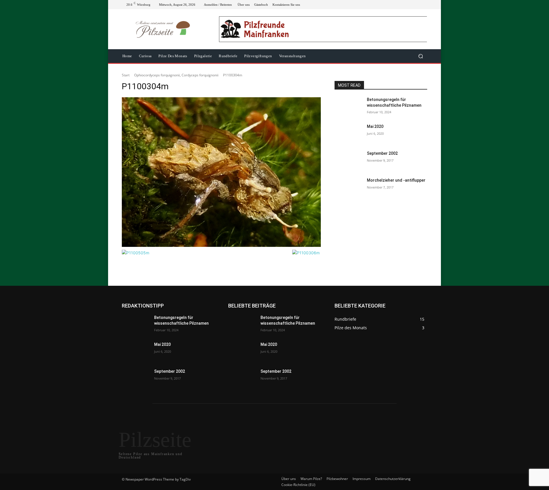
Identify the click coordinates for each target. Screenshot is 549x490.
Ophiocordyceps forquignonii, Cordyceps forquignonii (176, 75)
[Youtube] (423, 4)
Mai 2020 (375, 126)
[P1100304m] (221, 172)
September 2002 (382, 153)
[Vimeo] (416, 4)
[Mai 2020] (348, 133)
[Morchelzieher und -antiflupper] (348, 187)
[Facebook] (396, 4)
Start (126, 75)
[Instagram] (403, 4)
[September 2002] (348, 160)
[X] (410, 4)
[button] (420, 56)
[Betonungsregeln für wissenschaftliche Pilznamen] (348, 106)
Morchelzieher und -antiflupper (396, 180)
